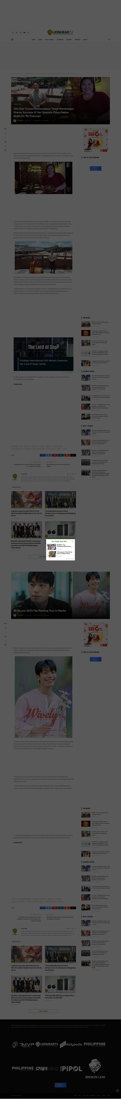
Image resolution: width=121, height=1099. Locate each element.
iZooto (72, 558)
